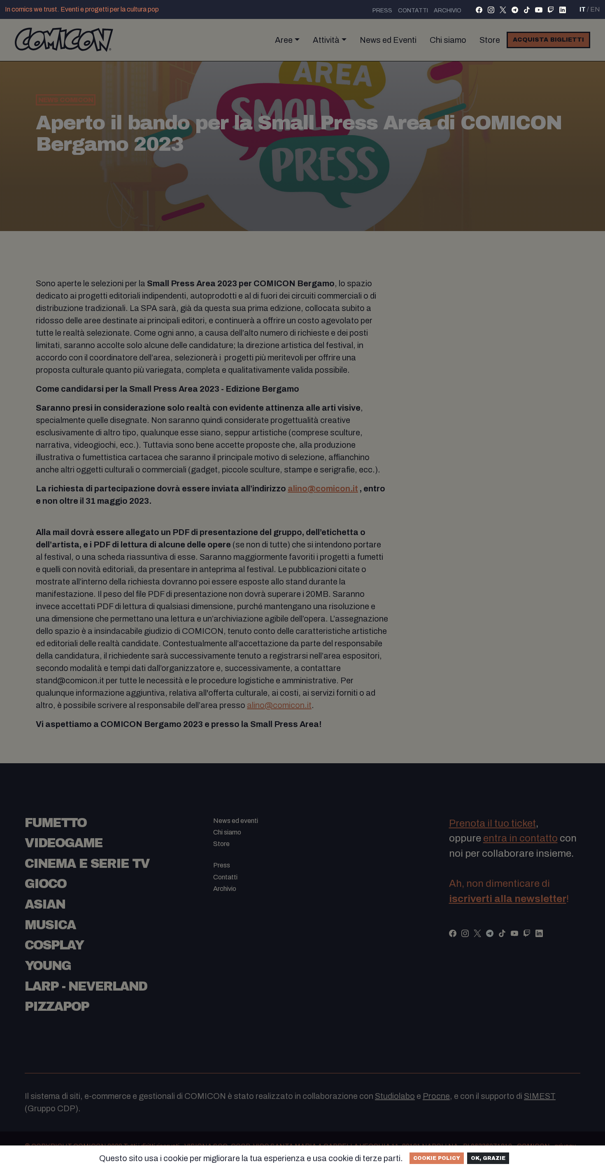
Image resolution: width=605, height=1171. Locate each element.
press (382, 10)
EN (595, 9)
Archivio (447, 10)
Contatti (413, 10)
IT (582, 9)
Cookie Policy (436, 1158)
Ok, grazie (488, 1158)
